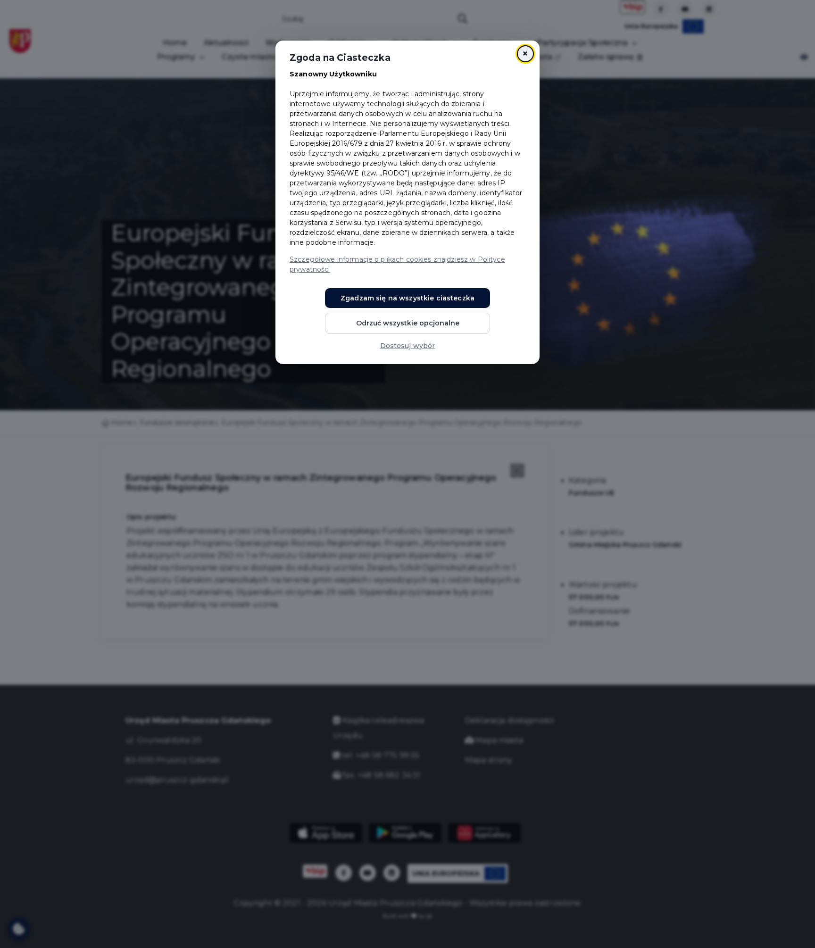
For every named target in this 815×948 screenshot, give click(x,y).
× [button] (525, 53)
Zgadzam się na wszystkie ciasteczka (407, 298)
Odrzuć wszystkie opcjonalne (407, 323)
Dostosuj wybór (407, 345)
